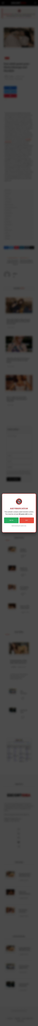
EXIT (26, 520)
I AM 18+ (11, 520)
